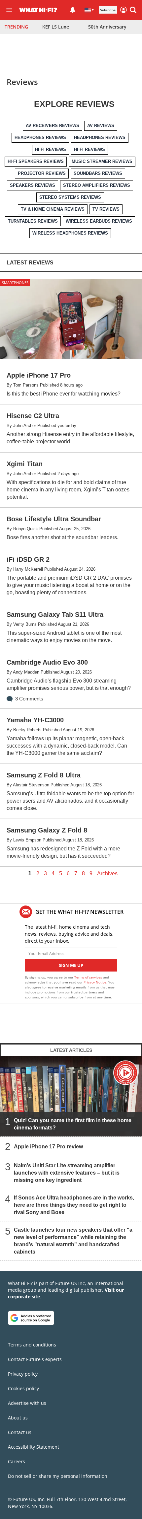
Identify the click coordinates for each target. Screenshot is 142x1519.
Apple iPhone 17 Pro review (48, 1146)
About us (18, 1417)
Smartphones (15, 282)
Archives (107, 873)
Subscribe (108, 10)
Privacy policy (23, 1374)
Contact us (19, 1432)
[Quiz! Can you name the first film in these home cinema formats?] (71, 1096)
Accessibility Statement (33, 1447)
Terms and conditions (32, 1344)
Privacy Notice (95, 982)
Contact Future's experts (35, 1359)
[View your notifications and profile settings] (72, 10)
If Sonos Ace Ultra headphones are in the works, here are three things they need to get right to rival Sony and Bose (74, 1205)
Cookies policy (23, 1388)
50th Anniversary (107, 27)
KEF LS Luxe (55, 27)
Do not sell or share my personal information (57, 1476)
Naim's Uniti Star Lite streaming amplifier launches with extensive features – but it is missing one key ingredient (67, 1173)
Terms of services (88, 977)
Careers (16, 1461)
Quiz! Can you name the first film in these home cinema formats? (72, 1124)
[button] (133, 10)
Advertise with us (27, 1403)
